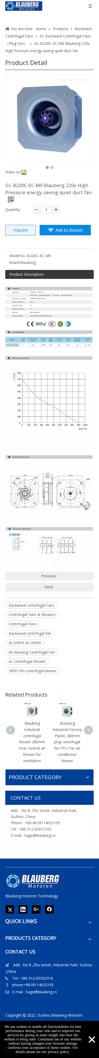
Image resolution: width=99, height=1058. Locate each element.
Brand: (14, 262)
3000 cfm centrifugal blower (32, 670)
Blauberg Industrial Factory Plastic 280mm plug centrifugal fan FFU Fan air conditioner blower (67, 742)
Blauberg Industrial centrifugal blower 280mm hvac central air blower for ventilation (32, 742)
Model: (15, 255)
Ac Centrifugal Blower (27, 661)
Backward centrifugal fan (30, 633)
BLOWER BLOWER (25, 642)
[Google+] (36, 909)
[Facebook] (49, 909)
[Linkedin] (23, 909)
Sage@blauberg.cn (40, 835)
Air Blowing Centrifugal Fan (32, 652)
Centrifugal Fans (22, 623)
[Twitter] (10, 909)
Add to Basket (69, 230)
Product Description (27, 274)
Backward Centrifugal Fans (31, 605)
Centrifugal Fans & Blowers (32, 614)
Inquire (20, 230)
